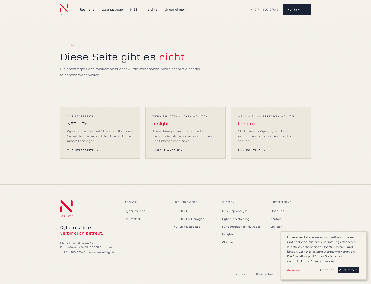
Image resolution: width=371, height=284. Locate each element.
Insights (151, 9)
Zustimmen (348, 270)
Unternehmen (175, 9)
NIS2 (133, 9)
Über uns (277, 211)
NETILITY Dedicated (187, 226)
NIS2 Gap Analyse (235, 211)
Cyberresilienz (135, 211)
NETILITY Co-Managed (188, 219)
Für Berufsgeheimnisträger (241, 226)
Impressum (243, 274)
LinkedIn (277, 226)
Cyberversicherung (236, 219)
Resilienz (87, 9)
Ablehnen (327, 270)
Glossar (227, 242)
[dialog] (324, 255)
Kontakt (296, 9)
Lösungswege (112, 9)
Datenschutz (265, 274)
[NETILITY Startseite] (64, 9)
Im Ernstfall (133, 219)
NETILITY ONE (182, 211)
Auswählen (295, 270)
